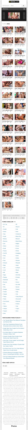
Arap (4, 234)
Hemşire (5, 262)
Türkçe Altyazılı (19, 296)
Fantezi (5, 250)
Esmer (17, 248)
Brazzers (5, 241)
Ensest (17, 246)
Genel (17, 255)
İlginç (4, 265)
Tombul (5, 291)
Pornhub (18, 277)
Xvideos (18, 303)
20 (13, 217)
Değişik (17, 243)
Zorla (4, 313)
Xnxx (4, 303)
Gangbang (18, 253)
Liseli (4, 270)
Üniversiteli (18, 299)
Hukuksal (6, 374)
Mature (17, 270)
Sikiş (4, 286)
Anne (17, 231)
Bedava (5, 238)
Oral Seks (18, 274)
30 (16, 217)
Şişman (17, 286)
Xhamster (18, 301)
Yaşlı (17, 306)
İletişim (11, 374)
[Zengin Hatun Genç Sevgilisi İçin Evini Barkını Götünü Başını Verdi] (14, 16)
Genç (4, 255)
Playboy (5, 277)
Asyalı (4, 236)
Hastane (18, 260)
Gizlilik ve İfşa (13, 372)
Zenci (17, 311)
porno (10, 402)
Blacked (18, 238)
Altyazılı (18, 226)
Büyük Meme (19, 241)
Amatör (5, 229)
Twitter (4, 299)
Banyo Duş (18, 236)
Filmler (17, 250)
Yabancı (5, 306)
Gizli (4, 258)
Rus (17, 279)
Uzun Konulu (6, 301)
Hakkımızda (20, 372)
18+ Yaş (5, 224)
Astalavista (18, 234)
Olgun (4, 274)
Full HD (5, 253)
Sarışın (17, 282)
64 (3, 226)
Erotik (4, 248)
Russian (5, 282)
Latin (4, 267)
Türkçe (4, 296)
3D (16, 224)
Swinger (5, 289)
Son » (23, 217)
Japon (17, 265)
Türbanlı (5, 294)
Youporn (5, 311)
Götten (17, 258)
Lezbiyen (18, 267)
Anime (4, 231)
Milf (4, 272)
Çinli (4, 243)
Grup (4, 260)
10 (11, 217)
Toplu (17, 291)
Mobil (17, 272)
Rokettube (5, 279)
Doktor (4, 246)
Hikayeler (18, 262)
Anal (17, 229)
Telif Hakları (17, 374)
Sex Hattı (18, 284)
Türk (17, 294)
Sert (4, 284)
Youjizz (17, 308)
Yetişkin (5, 308)
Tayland (17, 289)
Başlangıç (6, 372)
